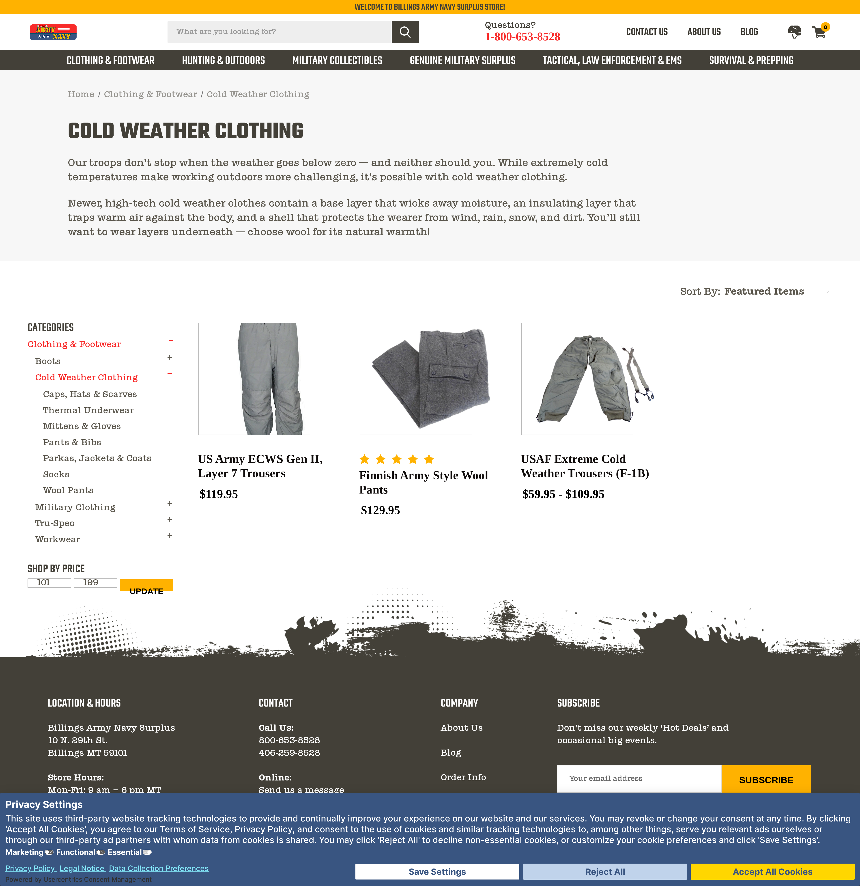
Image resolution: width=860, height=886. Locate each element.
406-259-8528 (289, 754)
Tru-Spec (54, 524)
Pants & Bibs (72, 443)
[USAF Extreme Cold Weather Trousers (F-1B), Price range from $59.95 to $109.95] (592, 379)
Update (146, 588)
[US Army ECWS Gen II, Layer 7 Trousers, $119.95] (269, 379)
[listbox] (778, 292)
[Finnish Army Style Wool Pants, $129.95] (431, 379)
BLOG (749, 32)
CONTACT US (647, 32)
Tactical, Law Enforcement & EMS (612, 60)
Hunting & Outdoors (223, 60)
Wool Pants (68, 491)
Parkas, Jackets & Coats (97, 459)
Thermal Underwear (88, 411)
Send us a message (301, 791)
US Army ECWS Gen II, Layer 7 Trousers (260, 466)
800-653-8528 (289, 741)
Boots (48, 362)
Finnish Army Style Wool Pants (423, 482)
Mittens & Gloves (82, 427)
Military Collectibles (337, 60)
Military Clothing (75, 508)
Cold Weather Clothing (86, 378)
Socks (56, 475)
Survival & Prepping (751, 60)
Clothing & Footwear (111, 60)
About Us (462, 728)
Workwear (57, 540)
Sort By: (700, 292)
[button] (171, 340)
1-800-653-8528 (522, 36)
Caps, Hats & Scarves (90, 395)
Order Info (463, 778)
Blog (451, 753)
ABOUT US (704, 32)
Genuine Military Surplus (463, 60)
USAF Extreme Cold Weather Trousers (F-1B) (585, 466)
